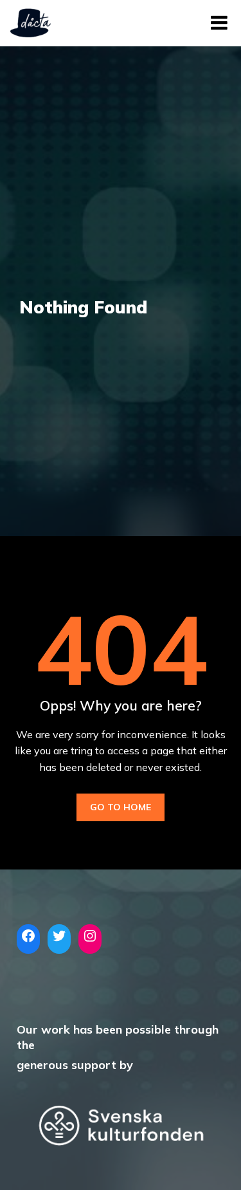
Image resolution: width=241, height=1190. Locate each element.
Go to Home (120, 807)
